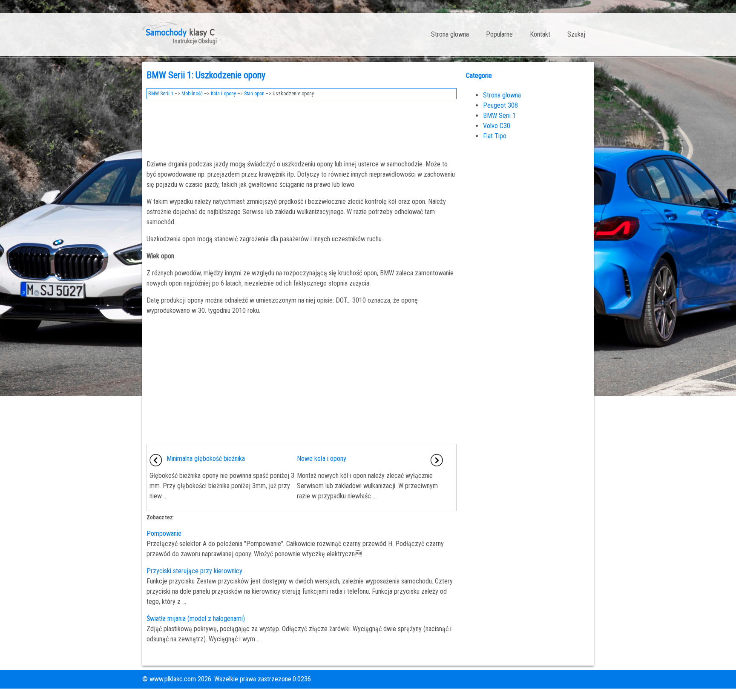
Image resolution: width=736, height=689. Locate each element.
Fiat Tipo (494, 136)
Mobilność (192, 94)
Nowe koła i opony (321, 459)
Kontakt (540, 34)
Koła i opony (223, 94)
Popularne (499, 34)
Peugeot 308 (500, 105)
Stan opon (254, 94)
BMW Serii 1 (160, 94)
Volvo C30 (496, 126)
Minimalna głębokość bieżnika (206, 459)
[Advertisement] (302, 126)
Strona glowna (450, 34)
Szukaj (576, 34)
